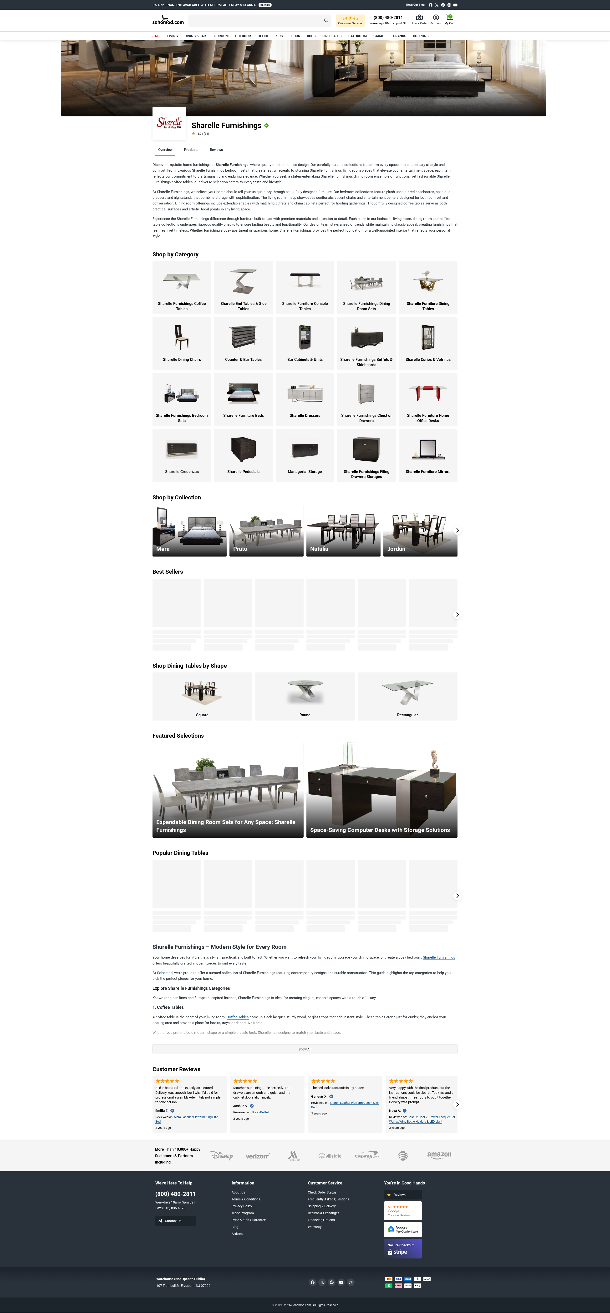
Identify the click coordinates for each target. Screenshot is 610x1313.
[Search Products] (326, 20)
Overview (165, 150)
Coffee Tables (238, 1017)
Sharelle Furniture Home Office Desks (428, 418)
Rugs (311, 36)
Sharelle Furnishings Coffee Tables (182, 306)
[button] (259, 21)
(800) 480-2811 (175, 1194)
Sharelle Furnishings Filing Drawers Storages (366, 474)
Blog (235, 1227)
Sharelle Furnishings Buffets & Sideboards (366, 362)
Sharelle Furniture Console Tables (305, 306)
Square (202, 715)
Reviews (216, 150)
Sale (156, 36)
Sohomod (165, 973)
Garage (379, 36)
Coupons (421, 36)
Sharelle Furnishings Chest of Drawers (366, 418)
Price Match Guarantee (249, 1220)
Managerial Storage (305, 471)
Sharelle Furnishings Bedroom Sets (182, 418)
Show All (305, 1049)
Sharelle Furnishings (439, 957)
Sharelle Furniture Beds (243, 415)
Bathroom (357, 36)
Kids (279, 36)
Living (172, 36)
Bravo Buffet (260, 1112)
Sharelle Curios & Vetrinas (428, 359)
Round (305, 715)
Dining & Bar (195, 36)
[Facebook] (430, 5)
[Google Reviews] (403, 1210)
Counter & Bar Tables (243, 359)
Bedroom (221, 36)
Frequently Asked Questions (328, 1199)
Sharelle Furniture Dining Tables (428, 306)
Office (263, 36)
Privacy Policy (242, 1206)
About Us (238, 1192)
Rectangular (407, 715)
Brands (399, 36)
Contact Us (173, 1221)
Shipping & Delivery (322, 1206)
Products (191, 150)
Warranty (315, 1227)
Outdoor (243, 36)
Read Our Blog (415, 4)
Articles (237, 1234)
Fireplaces (332, 36)
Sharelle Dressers (305, 415)
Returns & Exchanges (323, 1213)
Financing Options (321, 1220)
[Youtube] (455, 5)
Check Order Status (322, 1192)
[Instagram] (449, 5)
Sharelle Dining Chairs (182, 359)
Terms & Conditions (246, 1199)
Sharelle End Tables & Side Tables (243, 306)
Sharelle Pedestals (243, 471)
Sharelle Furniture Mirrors (428, 471)
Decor (295, 36)
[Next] (457, 530)
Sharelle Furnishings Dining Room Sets (366, 306)
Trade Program (243, 1213)
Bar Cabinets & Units (305, 359)
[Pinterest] (443, 5)
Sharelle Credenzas (182, 471)
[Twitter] (437, 5)
